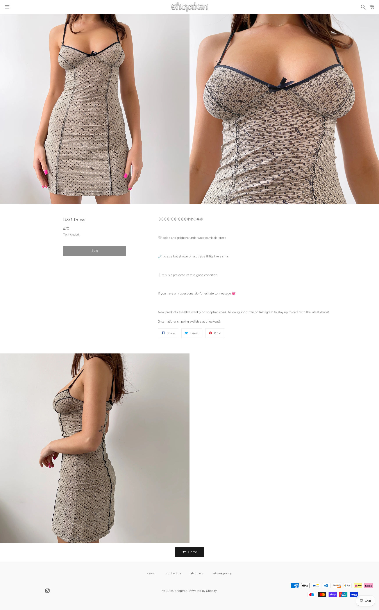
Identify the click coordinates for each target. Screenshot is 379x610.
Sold (94, 251)
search (151, 573)
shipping (197, 573)
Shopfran (181, 591)
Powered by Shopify (203, 591)
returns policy (222, 573)
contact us (173, 573)
